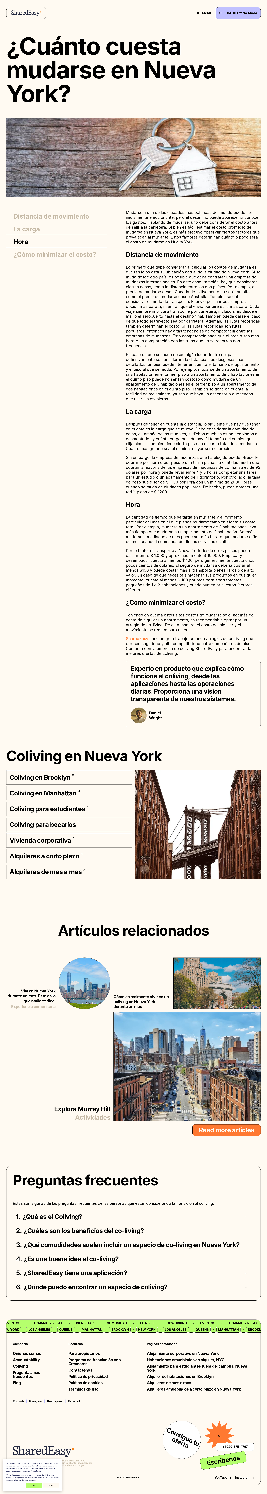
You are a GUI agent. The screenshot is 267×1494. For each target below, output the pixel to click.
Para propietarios (84, 1353)
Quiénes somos (27, 1353)
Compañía (20, 1344)
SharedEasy (137, 638)
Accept (34, 1485)
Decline (50, 1485)
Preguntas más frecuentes (26, 1374)
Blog (17, 1383)
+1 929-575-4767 (235, 1447)
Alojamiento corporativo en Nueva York (183, 1353)
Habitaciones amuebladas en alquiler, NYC (185, 1360)
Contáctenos (80, 1370)
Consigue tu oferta (183, 1438)
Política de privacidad (88, 1376)
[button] (132, 1217)
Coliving (20, 1366)
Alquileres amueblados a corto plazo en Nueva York (194, 1389)
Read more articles (226, 1130)
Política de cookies (85, 1383)
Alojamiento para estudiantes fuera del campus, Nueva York (197, 1368)
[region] (133, 1252)
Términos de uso (83, 1389)
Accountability (26, 1360)
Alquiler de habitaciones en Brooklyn (180, 1376)
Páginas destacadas (162, 1344)
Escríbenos (223, 1460)
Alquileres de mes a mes (169, 1383)
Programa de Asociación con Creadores (94, 1362)
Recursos (75, 1344)
